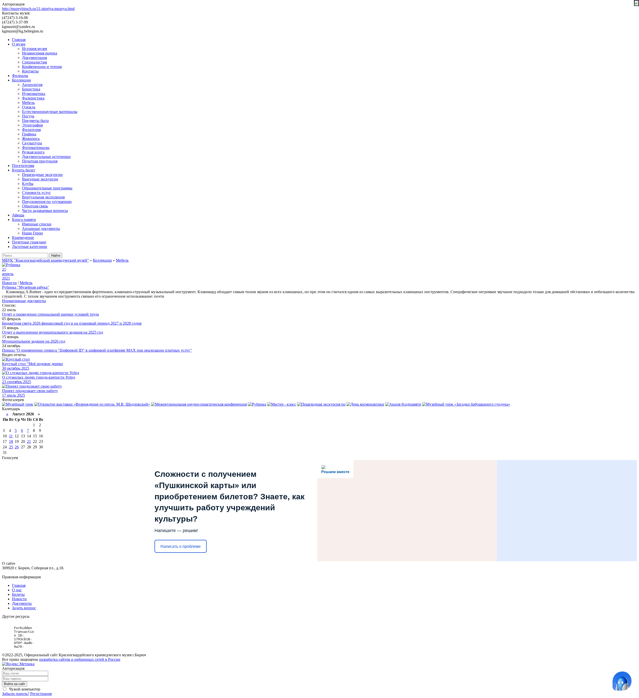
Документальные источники (46, 156)
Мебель (28, 102)
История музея (34, 48)
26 (17, 447)
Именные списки (36, 224)
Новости (9, 283)
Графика (29, 134)
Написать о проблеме (180, 546)
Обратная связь (35, 206)
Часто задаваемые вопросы (45, 210)
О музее (18, 44)
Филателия (31, 129)
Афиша (18, 215)
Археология (32, 84)
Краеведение (23, 237)
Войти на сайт (14, 684)
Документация (34, 57)
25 (11, 447)
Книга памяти (24, 219)
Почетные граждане (29, 242)
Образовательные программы (47, 188)
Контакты (30, 71)
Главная (18, 39)
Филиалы (20, 75)
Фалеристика (33, 98)
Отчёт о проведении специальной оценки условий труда (50, 314)
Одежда (28, 107)
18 (11, 441)
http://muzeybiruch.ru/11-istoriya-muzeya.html (38, 8)
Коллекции (21, 80)
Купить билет (23, 170)
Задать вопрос (24, 608)
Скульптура (32, 143)
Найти (55, 255)
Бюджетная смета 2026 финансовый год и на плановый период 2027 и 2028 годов (72, 323)
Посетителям (23, 165)
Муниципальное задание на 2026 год (33, 341)
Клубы (27, 183)
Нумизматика (33, 93)
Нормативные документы (24, 301)
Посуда (28, 116)
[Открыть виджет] (622, 681)
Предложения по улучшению (47, 201)
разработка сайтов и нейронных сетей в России (79, 659)
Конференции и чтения (42, 66)
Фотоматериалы (35, 147)
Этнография (32, 125)
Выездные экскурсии (40, 179)
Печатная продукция (39, 161)
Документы (22, 603)
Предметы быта (35, 120)
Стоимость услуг (36, 192)
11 (11, 436)
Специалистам (34, 62)
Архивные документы (41, 228)
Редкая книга (33, 152)
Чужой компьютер (24, 689)
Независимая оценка (39, 53)
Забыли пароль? (15, 694)
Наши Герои (32, 233)
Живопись (31, 138)
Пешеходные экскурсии (42, 174)
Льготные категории (29, 246)
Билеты (18, 594)
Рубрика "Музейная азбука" (25, 287)
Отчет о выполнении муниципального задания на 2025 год (52, 332)
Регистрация (41, 694)
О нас (17, 590)
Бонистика (31, 89)
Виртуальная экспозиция (43, 197)
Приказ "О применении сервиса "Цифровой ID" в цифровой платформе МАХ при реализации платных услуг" (97, 350)
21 (29, 441)
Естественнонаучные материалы (49, 111)
